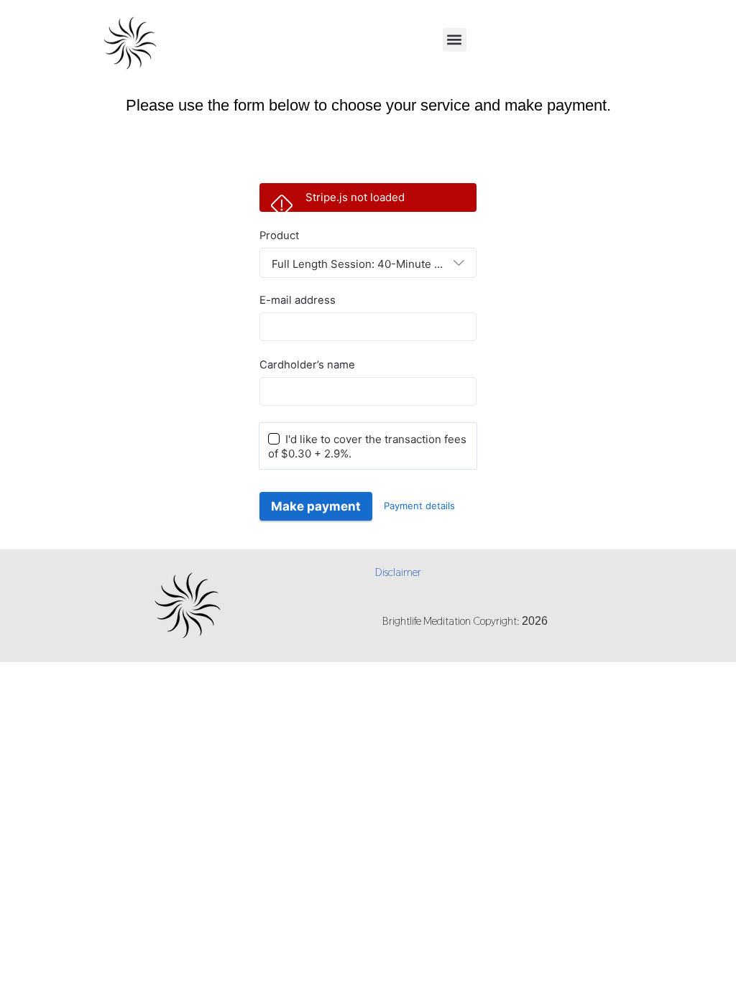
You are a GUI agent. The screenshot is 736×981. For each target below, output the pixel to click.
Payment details (419, 505)
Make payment (316, 506)
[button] (454, 40)
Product (279, 235)
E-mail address (297, 300)
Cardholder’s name (307, 364)
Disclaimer (398, 572)
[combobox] (367, 263)
